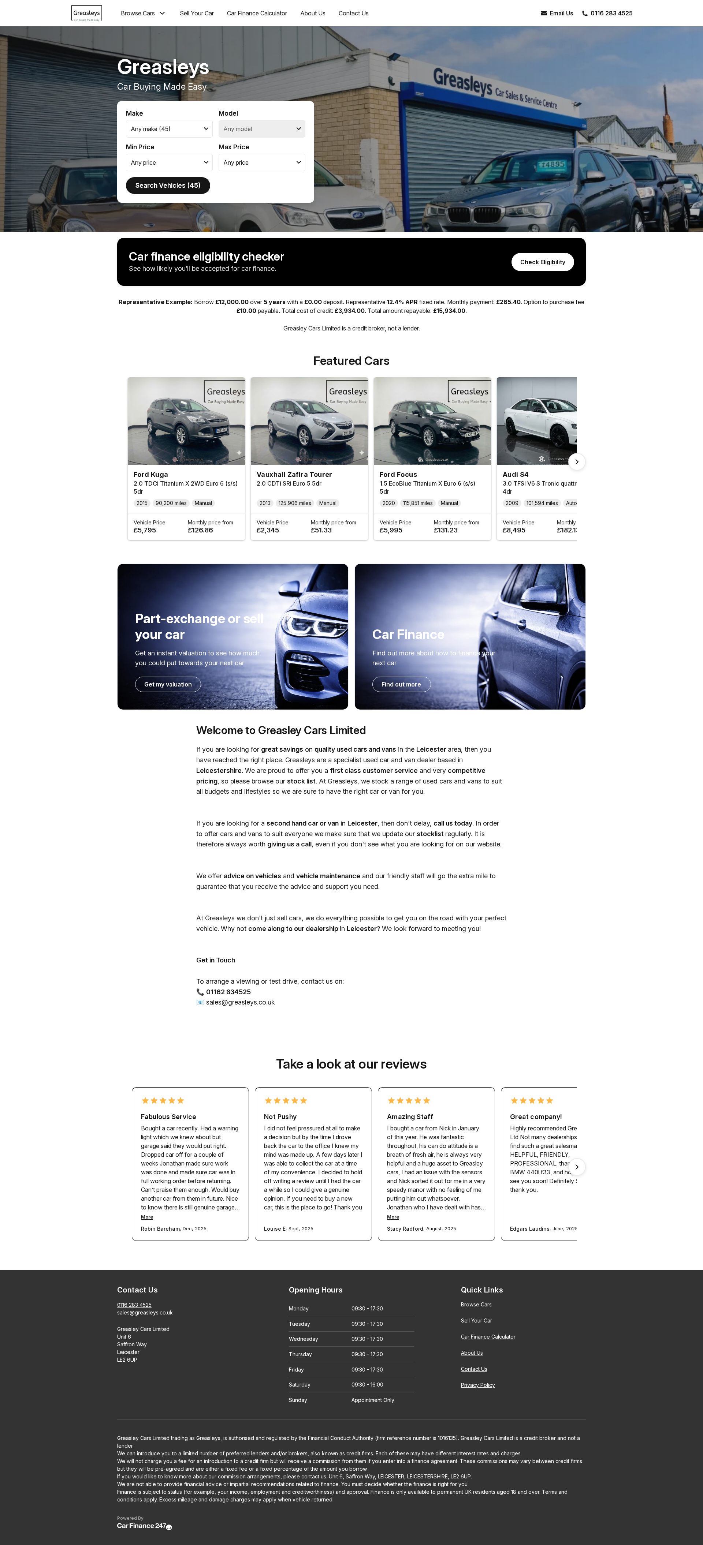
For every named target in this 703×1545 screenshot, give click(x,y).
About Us (313, 13)
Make (134, 113)
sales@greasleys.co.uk (145, 1312)
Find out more (401, 684)
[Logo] (92, 13)
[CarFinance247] (144, 1527)
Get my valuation (168, 684)
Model (228, 113)
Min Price (140, 147)
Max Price (234, 147)
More (147, 1217)
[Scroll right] (577, 462)
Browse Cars (138, 13)
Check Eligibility (542, 262)
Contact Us (354, 13)
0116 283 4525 (134, 1305)
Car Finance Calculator (257, 13)
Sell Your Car (197, 13)
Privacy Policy (478, 1385)
